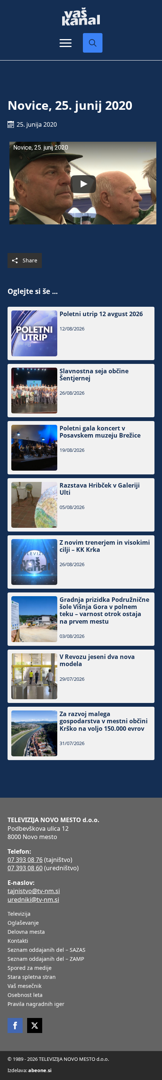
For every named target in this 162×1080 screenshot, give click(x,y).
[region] (81, 1026)
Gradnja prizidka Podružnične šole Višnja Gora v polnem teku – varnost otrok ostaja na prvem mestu (104, 610)
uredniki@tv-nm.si (33, 899)
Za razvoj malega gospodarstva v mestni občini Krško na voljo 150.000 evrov (104, 721)
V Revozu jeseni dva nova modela (97, 660)
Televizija (19, 914)
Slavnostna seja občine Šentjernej (94, 375)
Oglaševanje (23, 923)
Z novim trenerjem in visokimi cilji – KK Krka (105, 546)
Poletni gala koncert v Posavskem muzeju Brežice (100, 432)
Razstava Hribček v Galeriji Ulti (100, 489)
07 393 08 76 (25, 860)
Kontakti (18, 941)
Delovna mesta (26, 932)
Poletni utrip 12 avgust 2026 (101, 314)
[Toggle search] (92, 43)
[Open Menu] (66, 43)
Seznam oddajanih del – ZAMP (46, 959)
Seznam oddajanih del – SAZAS (47, 950)
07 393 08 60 (25, 868)
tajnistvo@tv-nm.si (34, 891)
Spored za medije (30, 968)
